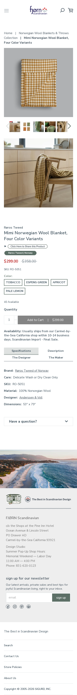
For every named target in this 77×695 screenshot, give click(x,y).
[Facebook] (8, 607)
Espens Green (36, 282)
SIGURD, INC (43, 689)
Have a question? (23, 421)
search (8, 645)
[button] (69, 126)
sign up (61, 598)
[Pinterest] (20, 607)
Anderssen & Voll (30, 398)
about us (10, 678)
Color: (8, 276)
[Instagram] (13, 607)
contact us (11, 656)
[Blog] (27, 607)
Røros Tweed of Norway (32, 371)
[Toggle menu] (6, 10)
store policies (13, 667)
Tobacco (13, 282)
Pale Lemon (14, 291)
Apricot (59, 282)
